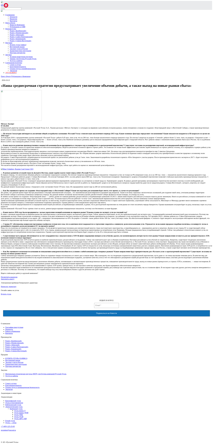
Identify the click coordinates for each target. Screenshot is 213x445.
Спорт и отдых (15, 65)
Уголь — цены (10, 423)
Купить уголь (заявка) (18, 45)
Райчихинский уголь (13, 405)
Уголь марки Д (19, 411)
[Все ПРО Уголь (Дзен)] (6, 5)
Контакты (13, 21)
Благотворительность (18, 67)
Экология (13, 71)
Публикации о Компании (21, 76)
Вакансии (13, 19)
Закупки (8, 55)
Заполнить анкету (7, 279)
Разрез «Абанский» (17, 35)
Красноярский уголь (13, 401)
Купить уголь (6, 294)
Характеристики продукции (20, 51)
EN (2, 5)
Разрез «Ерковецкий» (18, 39)
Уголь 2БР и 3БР (20, 419)
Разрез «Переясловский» (19, 33)
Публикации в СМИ (17, 27)
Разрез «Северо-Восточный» (20, 41)
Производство (10, 29)
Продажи (8, 43)
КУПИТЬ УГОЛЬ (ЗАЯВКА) (16, 358)
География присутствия (14, 327)
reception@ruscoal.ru (8, 430)
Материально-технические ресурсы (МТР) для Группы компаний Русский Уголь (35, 374)
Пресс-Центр (10, 23)
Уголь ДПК (18, 415)
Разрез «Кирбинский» (18, 31)
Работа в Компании (12, 331)
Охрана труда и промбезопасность (23, 69)
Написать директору (8, 287)
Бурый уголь (10, 421)
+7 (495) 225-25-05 (8, 426)
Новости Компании (17, 25)
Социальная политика (13, 63)
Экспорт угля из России (19, 49)
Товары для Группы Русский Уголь (23, 59)
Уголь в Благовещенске (14, 403)
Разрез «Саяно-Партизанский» (21, 37)
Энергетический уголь (14, 407)
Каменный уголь (16, 409)
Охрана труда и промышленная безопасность (22, 387)
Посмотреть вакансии (9, 277)
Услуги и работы (16, 61)
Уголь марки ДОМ (21, 413)
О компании (10, 15)
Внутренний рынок (17, 47)
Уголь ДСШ (18, 417)
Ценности (13, 17)
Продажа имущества (17, 53)
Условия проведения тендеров (21, 57)
